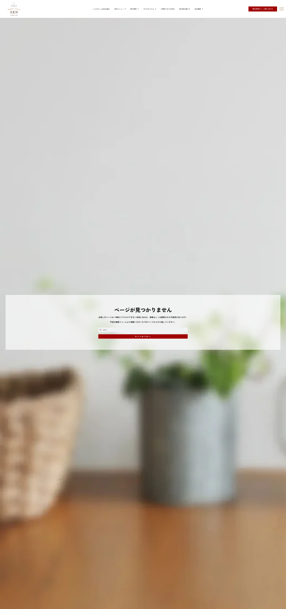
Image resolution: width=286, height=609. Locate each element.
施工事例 (133, 9)
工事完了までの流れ (168, 9)
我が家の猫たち (184, 9)
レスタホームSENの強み (101, 9)
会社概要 (198, 9)
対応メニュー (119, 9)
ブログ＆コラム (148, 9)
